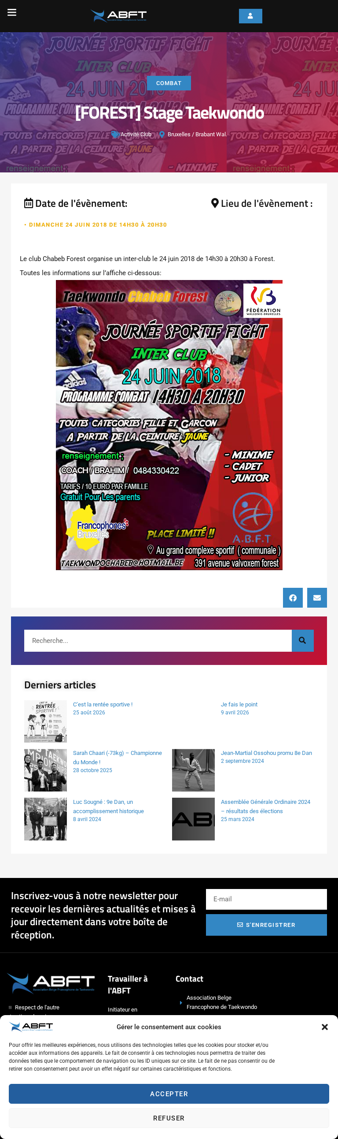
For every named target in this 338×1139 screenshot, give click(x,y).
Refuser (169, 1118)
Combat (169, 83)
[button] (324, 1027)
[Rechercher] (303, 641)
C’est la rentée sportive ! (102, 704)
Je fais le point (239, 704)
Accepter (169, 1094)
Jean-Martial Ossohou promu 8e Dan (266, 753)
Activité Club (136, 134)
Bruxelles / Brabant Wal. (197, 134)
